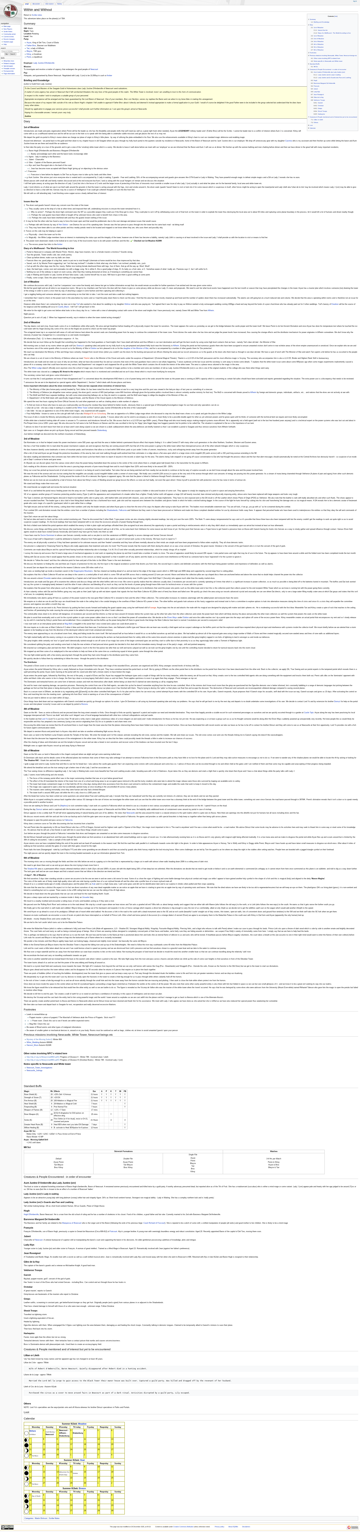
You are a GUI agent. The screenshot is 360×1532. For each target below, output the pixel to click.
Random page (8, 42)
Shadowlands (112, 510)
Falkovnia (123, 510)
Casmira (288, 141)
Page (27, 4)
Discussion (36, 4)
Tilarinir (87, 358)
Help (5, 44)
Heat (82, 1460)
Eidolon (94, 348)
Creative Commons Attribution (183, 1526)
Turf (78, 304)
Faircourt (113, 1231)
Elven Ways (172, 617)
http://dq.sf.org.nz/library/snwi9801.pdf (42, 1060)
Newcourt (94, 69)
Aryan (29, 43)
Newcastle (130, 813)
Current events (9, 36)
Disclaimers (246, 1526)
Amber (109, 76)
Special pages (8, 66)
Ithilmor (127, 304)
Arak (94, 884)
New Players (8, 29)
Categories (29, 1518)
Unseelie (85, 897)
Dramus (80, 346)
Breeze (82, 1488)
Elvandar (47, 578)
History (59, 4)
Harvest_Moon (32, 1045)
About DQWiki (233, 1526)
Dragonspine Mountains (83, 571)
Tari (28, 48)
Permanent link (9, 71)
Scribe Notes (54, 1518)
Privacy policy (219, 1526)
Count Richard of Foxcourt (154, 1223)
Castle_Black (63, 307)
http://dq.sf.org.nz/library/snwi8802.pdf (42, 1057)
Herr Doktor (63, 225)
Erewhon (334, 304)
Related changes (9, 63)
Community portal (9, 34)
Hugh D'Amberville (31, 1214)
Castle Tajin (309, 713)
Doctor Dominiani (47, 535)
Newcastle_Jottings (34, 1071)
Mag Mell (68, 624)
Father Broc (31, 46)
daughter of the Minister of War (135, 348)
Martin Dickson (41, 1518)
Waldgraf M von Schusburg (95, 414)
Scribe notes (37, 15)
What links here (9, 61)
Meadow (82, 1424)
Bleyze (29, 51)
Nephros (64, 806)
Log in (355, 1)
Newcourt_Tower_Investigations (39, 1068)
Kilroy (29, 54)
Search (3, 48)
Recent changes (9, 39)
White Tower (82, 408)
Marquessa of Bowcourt (71, 1223)
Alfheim (211, 310)
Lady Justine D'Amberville (43, 63)
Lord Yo (45, 719)
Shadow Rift (32, 869)
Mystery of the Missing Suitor (39, 1039)
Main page (7, 26)
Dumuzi (337, 701)
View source (49, 4)
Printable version (9, 68)
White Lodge (37, 368)
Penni (29, 57)
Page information (9, 73)
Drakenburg (102, 430)
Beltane (32, 1431)
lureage (153, 608)
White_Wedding (33, 1042)
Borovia (84, 704)
